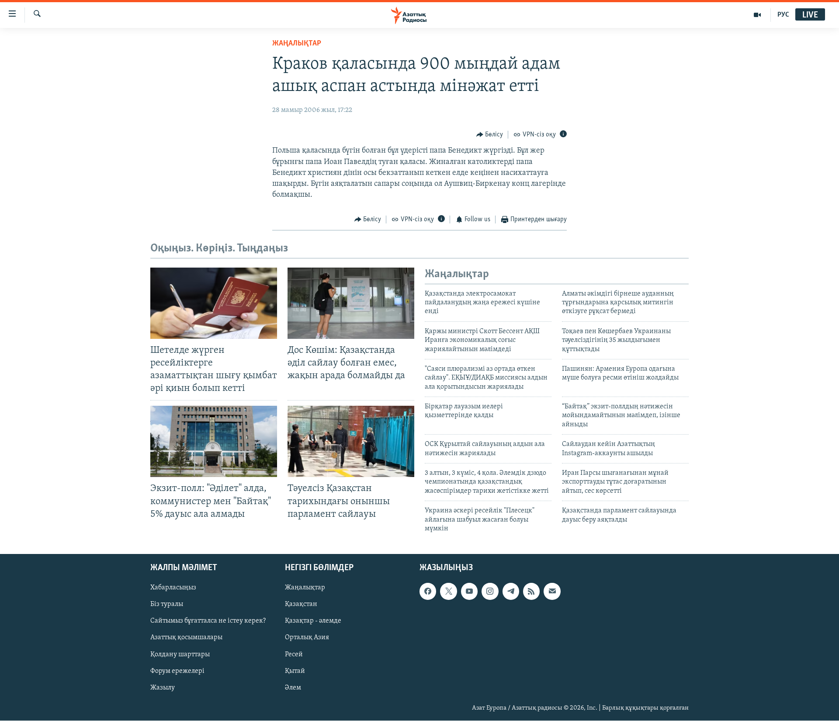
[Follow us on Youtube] (469, 591)
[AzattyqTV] (757, 14)
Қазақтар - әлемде (313, 621)
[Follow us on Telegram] (511, 591)
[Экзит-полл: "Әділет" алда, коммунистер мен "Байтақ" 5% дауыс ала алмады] (213, 441)
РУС (783, 14)
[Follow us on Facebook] (428, 591)
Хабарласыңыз (173, 588)
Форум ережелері (177, 671)
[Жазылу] (552, 591)
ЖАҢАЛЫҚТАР (296, 44)
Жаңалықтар (305, 588)
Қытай (295, 671)
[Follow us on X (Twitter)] (448, 591)
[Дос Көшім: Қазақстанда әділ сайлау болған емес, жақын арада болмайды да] (351, 303)
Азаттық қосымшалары (186, 637)
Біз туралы (166, 604)
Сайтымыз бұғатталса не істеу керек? (208, 621)
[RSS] (531, 591)
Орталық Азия (307, 637)
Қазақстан (301, 604)
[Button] (489, 134)
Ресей (294, 654)
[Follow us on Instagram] (490, 591)
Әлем (293, 687)
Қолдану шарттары (180, 654)
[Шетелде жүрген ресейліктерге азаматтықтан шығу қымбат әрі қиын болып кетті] (213, 303)
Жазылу (162, 687)
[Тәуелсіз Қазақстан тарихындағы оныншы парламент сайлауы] (351, 441)
